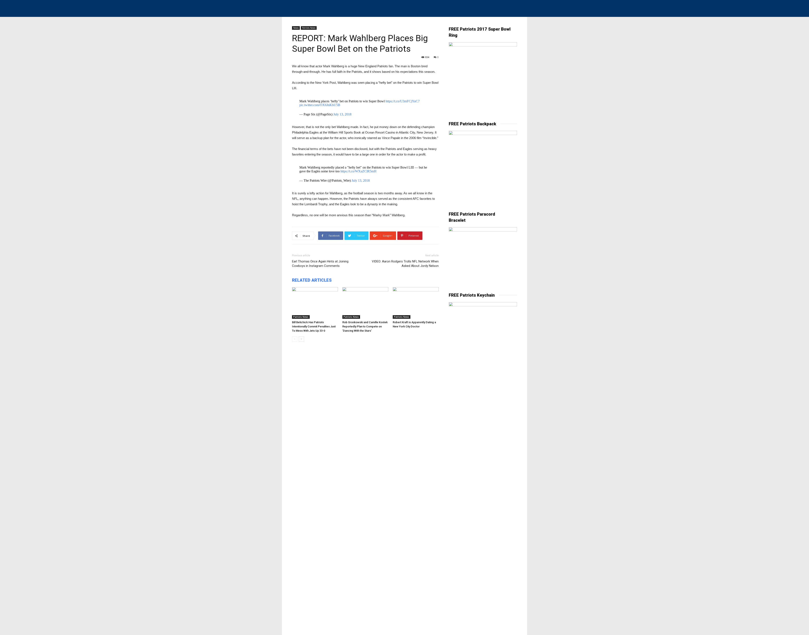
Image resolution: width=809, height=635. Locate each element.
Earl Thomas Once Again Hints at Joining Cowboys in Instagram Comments (320, 263)
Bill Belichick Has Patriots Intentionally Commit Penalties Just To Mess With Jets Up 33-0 (314, 326)
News (296, 27)
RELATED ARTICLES (312, 280)
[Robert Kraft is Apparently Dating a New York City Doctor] (416, 303)
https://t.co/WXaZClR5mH (358, 171)
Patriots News (308, 27)
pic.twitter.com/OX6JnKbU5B (319, 105)
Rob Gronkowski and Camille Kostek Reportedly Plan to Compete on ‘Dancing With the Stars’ (365, 326)
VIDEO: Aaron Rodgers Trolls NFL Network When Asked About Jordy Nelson (405, 263)
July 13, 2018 (342, 114)
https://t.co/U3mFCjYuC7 (403, 101)
